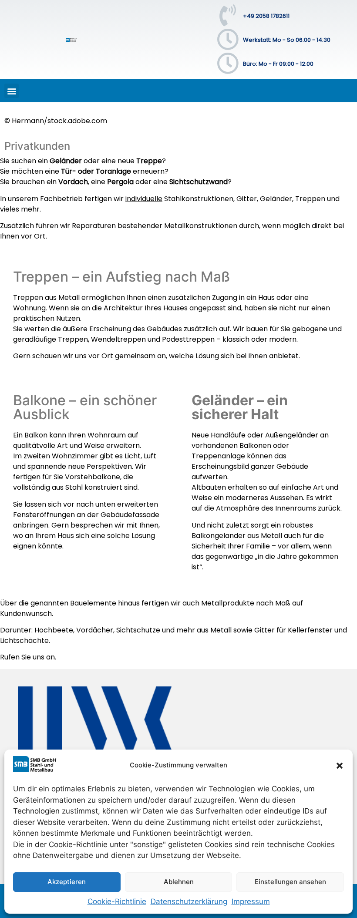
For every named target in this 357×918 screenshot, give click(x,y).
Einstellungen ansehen (290, 882)
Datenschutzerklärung (189, 901)
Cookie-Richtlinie (117, 901)
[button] (339, 765)
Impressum (251, 901)
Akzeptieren (66, 882)
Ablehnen (179, 882)
